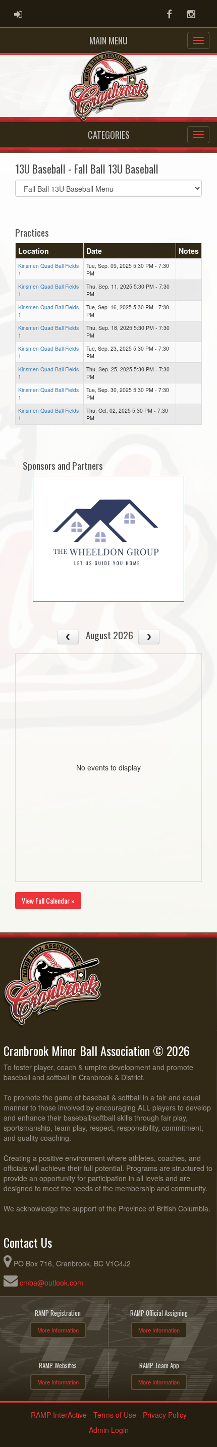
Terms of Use (114, 1415)
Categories (109, 134)
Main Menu (108, 40)
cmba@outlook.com (51, 1282)
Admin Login (109, 1430)
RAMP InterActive (59, 1415)
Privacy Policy (165, 1415)
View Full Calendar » (48, 900)
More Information (58, 1330)
